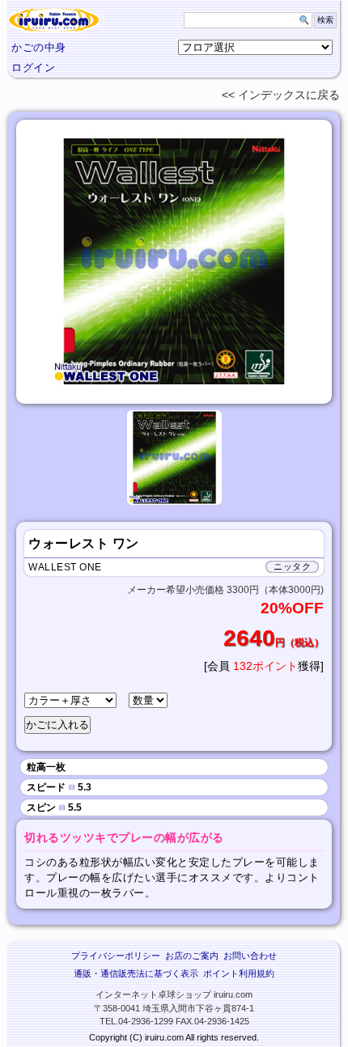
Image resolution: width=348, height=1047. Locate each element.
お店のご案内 (192, 955)
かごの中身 (38, 47)
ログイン (33, 67)
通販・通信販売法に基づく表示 (136, 973)
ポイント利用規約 (238, 973)
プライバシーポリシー (115, 955)
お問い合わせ (250, 955)
